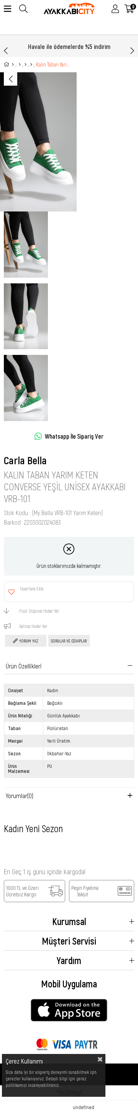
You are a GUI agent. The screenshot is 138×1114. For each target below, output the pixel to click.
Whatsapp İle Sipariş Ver (74, 436)
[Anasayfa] (13, 64)
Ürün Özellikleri (24, 666)
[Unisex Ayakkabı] (25, 64)
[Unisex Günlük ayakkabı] (31, 64)
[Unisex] (20, 64)
